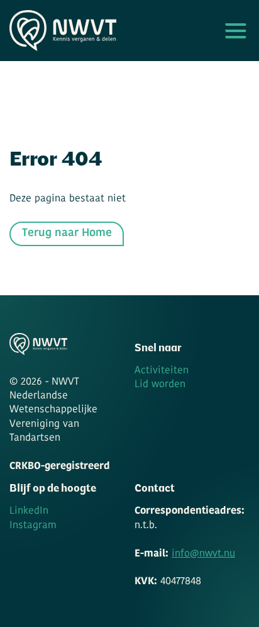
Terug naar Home (67, 233)
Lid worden (160, 385)
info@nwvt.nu (203, 554)
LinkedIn (28, 511)
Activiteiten (162, 371)
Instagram (33, 526)
